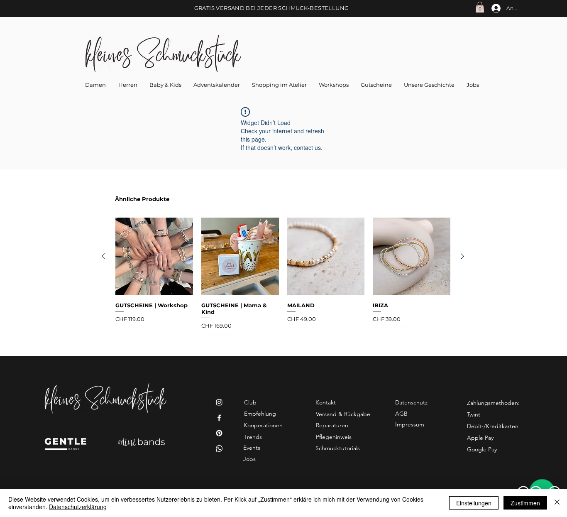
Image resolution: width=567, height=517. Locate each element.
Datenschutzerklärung (78, 506)
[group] (282, 276)
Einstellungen (473, 503)
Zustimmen (525, 503)
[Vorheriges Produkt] (103, 256)
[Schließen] (557, 502)
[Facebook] (219, 418)
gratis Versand (140, 327)
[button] (479, 7)
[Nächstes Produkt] (462, 256)
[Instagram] (219, 402)
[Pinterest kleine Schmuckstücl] (219, 433)
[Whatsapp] (219, 448)
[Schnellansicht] (154, 256)
